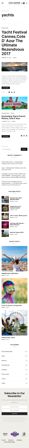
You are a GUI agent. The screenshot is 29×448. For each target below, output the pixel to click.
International (6, 113)
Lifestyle (4, 369)
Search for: (5, 146)
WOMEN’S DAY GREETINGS (10, 273)
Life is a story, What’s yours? (18, 215)
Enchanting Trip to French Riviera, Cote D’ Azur (13, 117)
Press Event (5, 28)
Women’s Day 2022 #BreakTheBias (16, 198)
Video (3, 383)
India (3, 356)
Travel (13, 113)
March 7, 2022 (14, 201)
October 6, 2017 (6, 121)
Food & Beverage (7, 351)
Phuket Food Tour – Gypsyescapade (16, 207)
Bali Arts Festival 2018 (16, 232)
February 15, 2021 (6, 57)
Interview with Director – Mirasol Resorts (17, 223)
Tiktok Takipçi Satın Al (7, 162)
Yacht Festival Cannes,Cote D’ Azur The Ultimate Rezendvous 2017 (14, 43)
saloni (14, 57)
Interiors (4, 360)
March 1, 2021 (13, 209)
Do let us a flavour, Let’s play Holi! (12, 305)
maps (3, 168)
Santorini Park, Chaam (8, 337)
